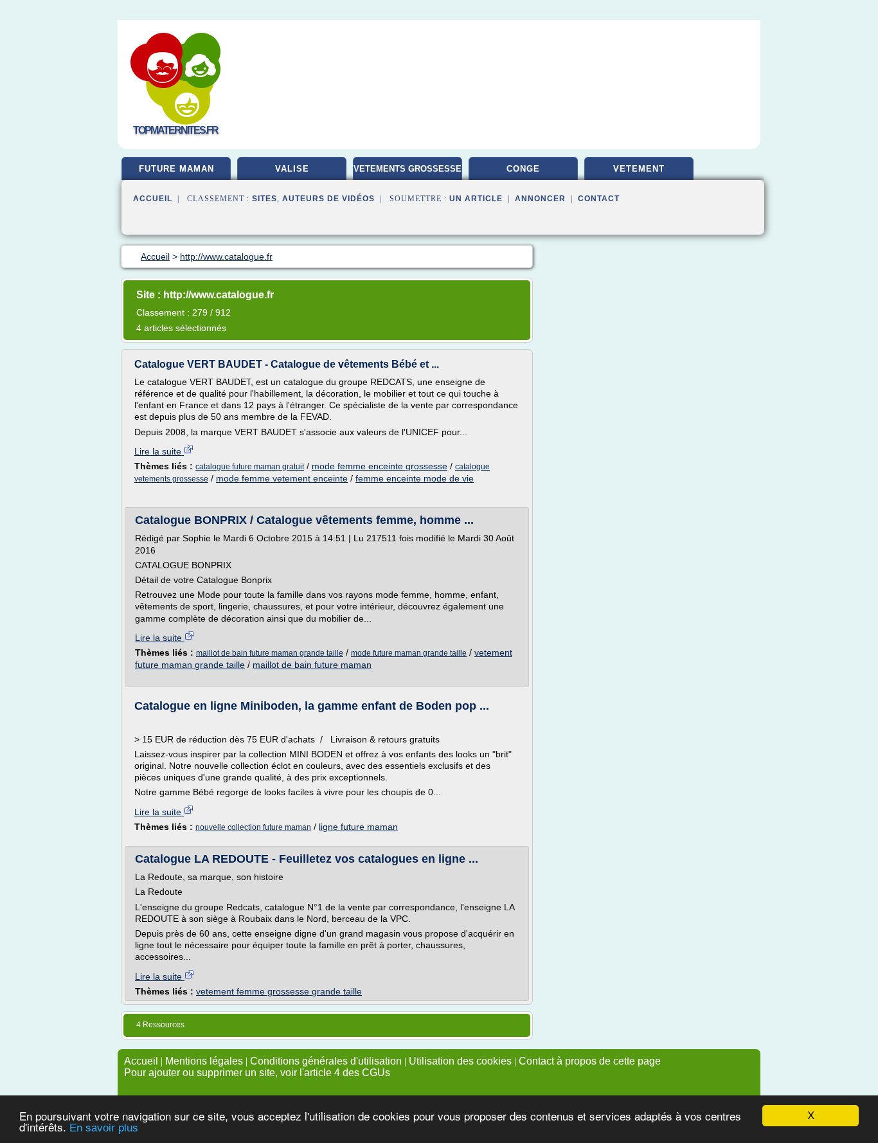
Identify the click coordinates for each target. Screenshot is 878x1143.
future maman (176, 169)
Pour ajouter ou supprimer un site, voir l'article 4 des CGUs (257, 1072)
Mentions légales (204, 1061)
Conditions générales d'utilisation (326, 1061)
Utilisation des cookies (460, 1061)
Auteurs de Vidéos (328, 198)
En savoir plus (103, 1128)
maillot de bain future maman (312, 665)
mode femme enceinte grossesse (379, 466)
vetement (639, 169)
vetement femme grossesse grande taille (279, 991)
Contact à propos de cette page (590, 1061)
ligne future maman (358, 827)
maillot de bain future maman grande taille (269, 653)
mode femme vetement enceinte (282, 478)
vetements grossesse (407, 169)
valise (292, 169)
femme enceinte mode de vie (414, 478)
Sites (264, 198)
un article (476, 198)
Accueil (152, 198)
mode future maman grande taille (409, 653)
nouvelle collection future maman (253, 827)
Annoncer (540, 198)
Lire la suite (159, 451)
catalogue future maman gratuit (249, 466)
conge (523, 169)
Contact (599, 198)
